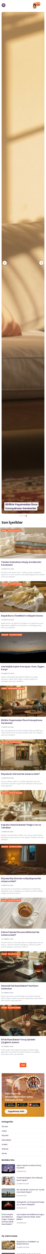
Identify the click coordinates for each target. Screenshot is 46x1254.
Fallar (4, 900)
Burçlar (5, 584)
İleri (23, 1065)
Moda (4, 530)
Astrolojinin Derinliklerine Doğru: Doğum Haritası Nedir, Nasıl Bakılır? (30, 1217)
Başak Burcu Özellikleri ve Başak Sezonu (22, 615)
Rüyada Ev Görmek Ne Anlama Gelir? (20, 774)
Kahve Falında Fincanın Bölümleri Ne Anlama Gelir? (20, 933)
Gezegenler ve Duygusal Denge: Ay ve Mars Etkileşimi (30, 1203)
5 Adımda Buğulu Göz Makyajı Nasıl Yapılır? (29, 1178)
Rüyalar (5, 742)
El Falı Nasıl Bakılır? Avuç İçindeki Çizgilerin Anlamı (18, 1041)
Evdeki (4, 688)
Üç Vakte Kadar (16, 584)
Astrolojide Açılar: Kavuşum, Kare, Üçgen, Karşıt (23, 668)
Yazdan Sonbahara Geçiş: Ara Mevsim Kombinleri (21, 506)
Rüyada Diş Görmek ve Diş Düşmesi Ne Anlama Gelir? (21, 880)
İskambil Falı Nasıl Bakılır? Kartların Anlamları (19, 987)
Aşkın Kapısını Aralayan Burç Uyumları (29, 1166)
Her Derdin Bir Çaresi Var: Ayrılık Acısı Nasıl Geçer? (30, 1190)
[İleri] (41, 263)
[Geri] (5, 263)
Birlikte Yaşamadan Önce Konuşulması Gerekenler (21, 722)
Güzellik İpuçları (14, 530)
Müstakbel (6, 1140)
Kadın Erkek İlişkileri (16, 688)
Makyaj (4, 793)
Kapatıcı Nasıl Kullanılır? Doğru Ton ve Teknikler (21, 826)
